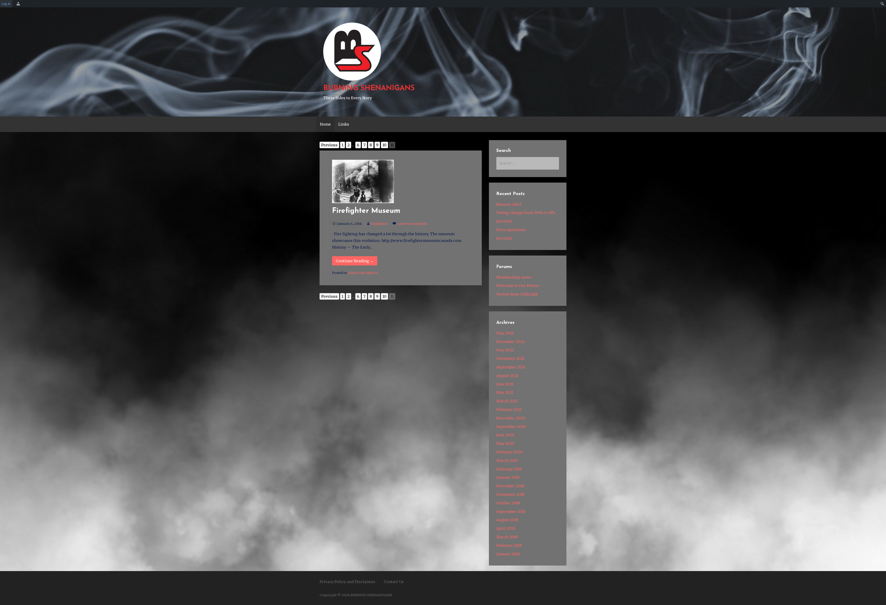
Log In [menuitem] (6, 4)
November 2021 (510, 358)
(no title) (504, 221)
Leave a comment (412, 224)
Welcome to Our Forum (517, 285)
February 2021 (509, 409)
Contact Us (394, 581)
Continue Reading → (355, 261)
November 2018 (510, 494)
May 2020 (505, 443)
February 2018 (509, 545)
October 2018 (508, 503)
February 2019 (509, 469)
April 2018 (505, 528)
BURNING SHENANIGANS (369, 88)
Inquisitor (379, 224)
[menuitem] (17, 3)
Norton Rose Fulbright (517, 294)
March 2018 (507, 537)
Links (343, 124)
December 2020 (510, 418)
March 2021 (507, 401)
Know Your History (363, 273)
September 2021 (510, 367)
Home (325, 124)
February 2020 (509, 452)
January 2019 (508, 477)
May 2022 (505, 350)
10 (384, 145)
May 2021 (504, 392)
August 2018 (507, 520)
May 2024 (505, 333)
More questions (511, 229)
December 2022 (510, 341)
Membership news (513, 277)
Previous (329, 145)
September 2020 (511, 426)
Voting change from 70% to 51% (525, 212)
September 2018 (510, 511)
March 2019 (507, 460)
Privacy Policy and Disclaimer (347, 581)
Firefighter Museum (366, 211)
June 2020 (505, 435)
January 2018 (508, 554)
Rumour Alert (508, 204)
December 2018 (510, 486)
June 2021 (504, 384)
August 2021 (507, 375)
